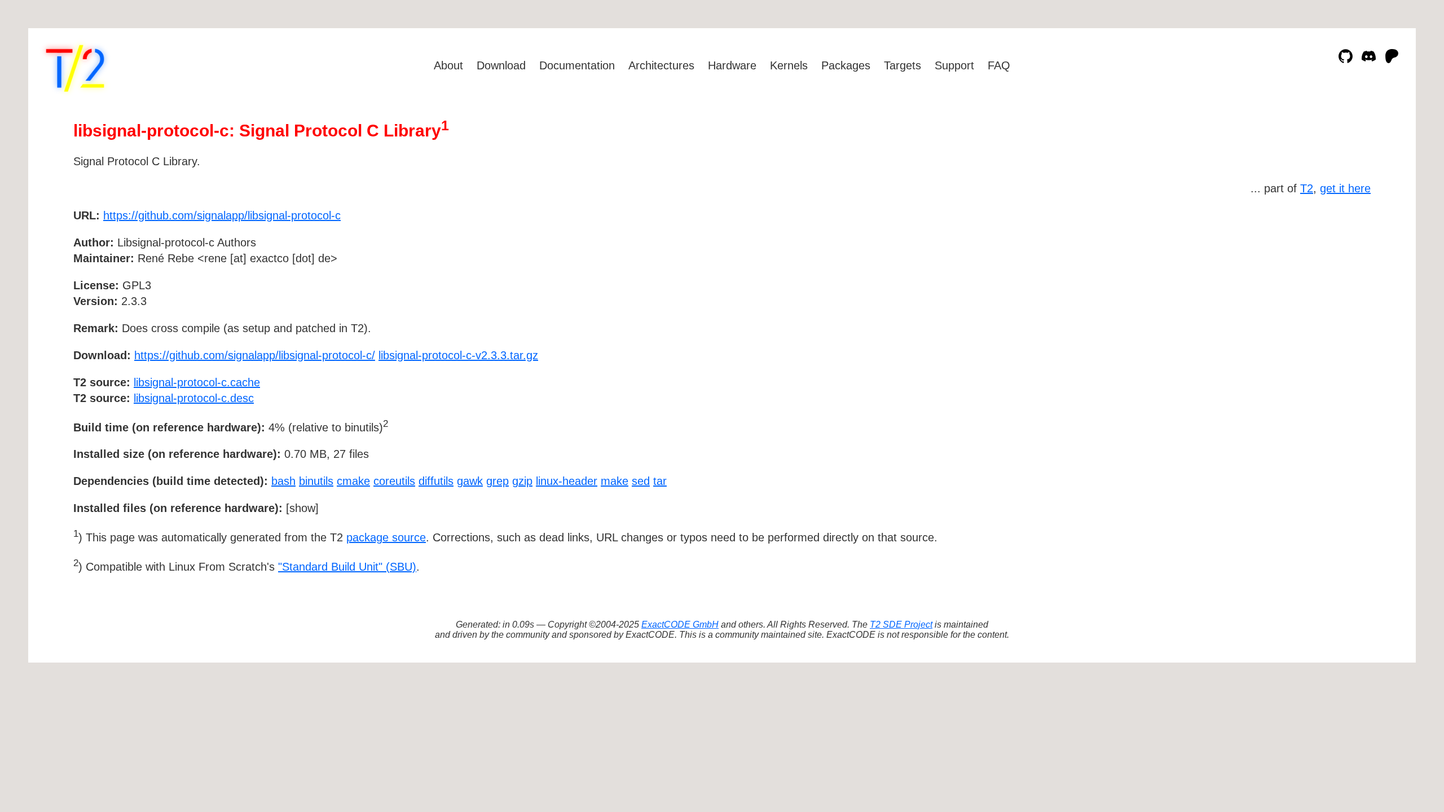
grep (497, 481)
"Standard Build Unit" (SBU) (347, 567)
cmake (353, 481)
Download (501, 65)
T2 (1306, 188)
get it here (1345, 188)
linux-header (566, 481)
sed (641, 481)
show (302, 508)
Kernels (789, 65)
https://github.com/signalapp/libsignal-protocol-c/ (254, 355)
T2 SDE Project (901, 624)
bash (283, 481)
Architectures (661, 65)
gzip (522, 481)
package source (386, 537)
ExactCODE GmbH (680, 624)
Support (954, 65)
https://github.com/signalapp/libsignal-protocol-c (222, 215)
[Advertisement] (1337, 280)
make (614, 481)
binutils (316, 481)
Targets (902, 65)
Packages (845, 65)
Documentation (577, 65)
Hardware (732, 65)
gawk (470, 481)
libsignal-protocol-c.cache (197, 382)
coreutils (394, 481)
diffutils (436, 481)
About (448, 65)
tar (660, 481)
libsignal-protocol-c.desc (194, 398)
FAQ (999, 65)
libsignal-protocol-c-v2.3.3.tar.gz (458, 355)
